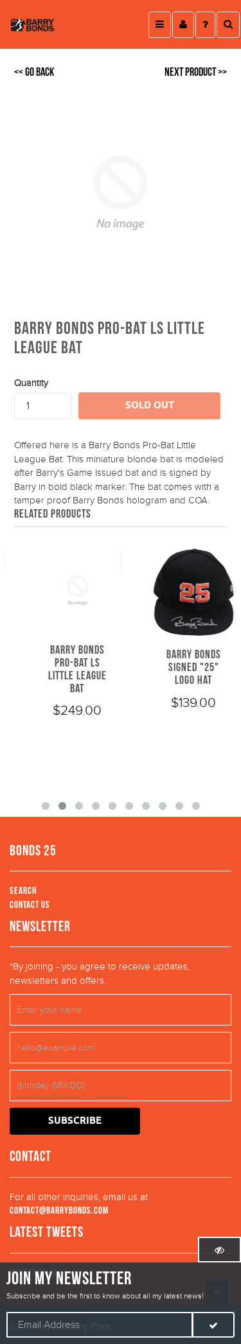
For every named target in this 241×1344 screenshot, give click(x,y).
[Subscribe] (213, 1325)
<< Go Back (34, 71)
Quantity (31, 383)
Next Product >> (196, 71)
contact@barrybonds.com (59, 1210)
